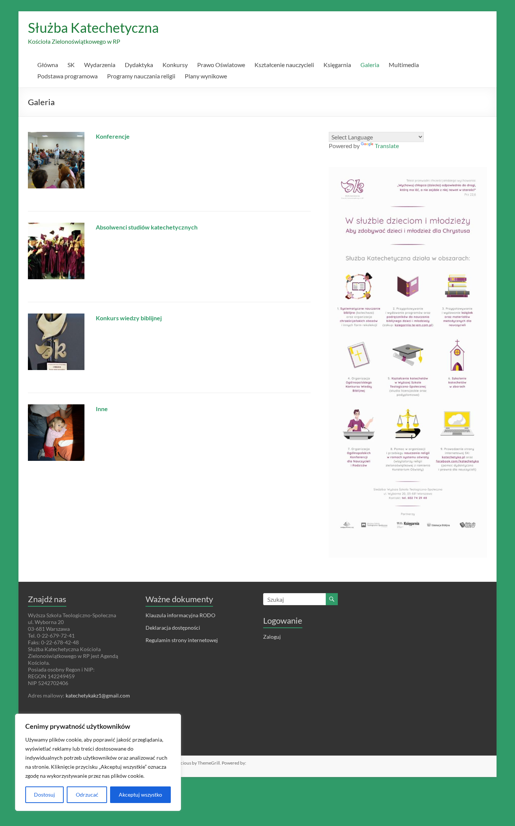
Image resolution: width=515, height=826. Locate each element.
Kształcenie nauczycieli (284, 64)
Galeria (369, 64)
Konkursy (175, 64)
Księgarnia (337, 64)
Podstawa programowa (67, 76)
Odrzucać (87, 794)
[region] (98, 762)
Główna (47, 64)
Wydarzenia (99, 64)
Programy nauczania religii (141, 76)
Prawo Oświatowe (221, 64)
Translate (387, 145)
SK (71, 64)
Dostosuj (44, 794)
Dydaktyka (139, 64)
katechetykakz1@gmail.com (98, 695)
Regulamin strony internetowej (182, 640)
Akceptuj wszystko (140, 794)
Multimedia (404, 64)
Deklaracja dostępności (173, 627)
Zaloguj (272, 636)
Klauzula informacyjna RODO (180, 615)
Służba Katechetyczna (93, 27)
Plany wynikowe (206, 76)
